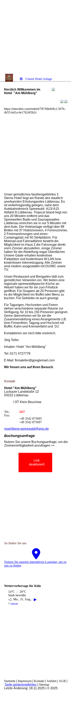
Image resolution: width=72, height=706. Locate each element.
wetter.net (14, 603)
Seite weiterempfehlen (21, 684)
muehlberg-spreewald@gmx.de (26, 428)
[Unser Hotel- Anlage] (62, 102)
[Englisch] (66, 102)
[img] (36, 37)
